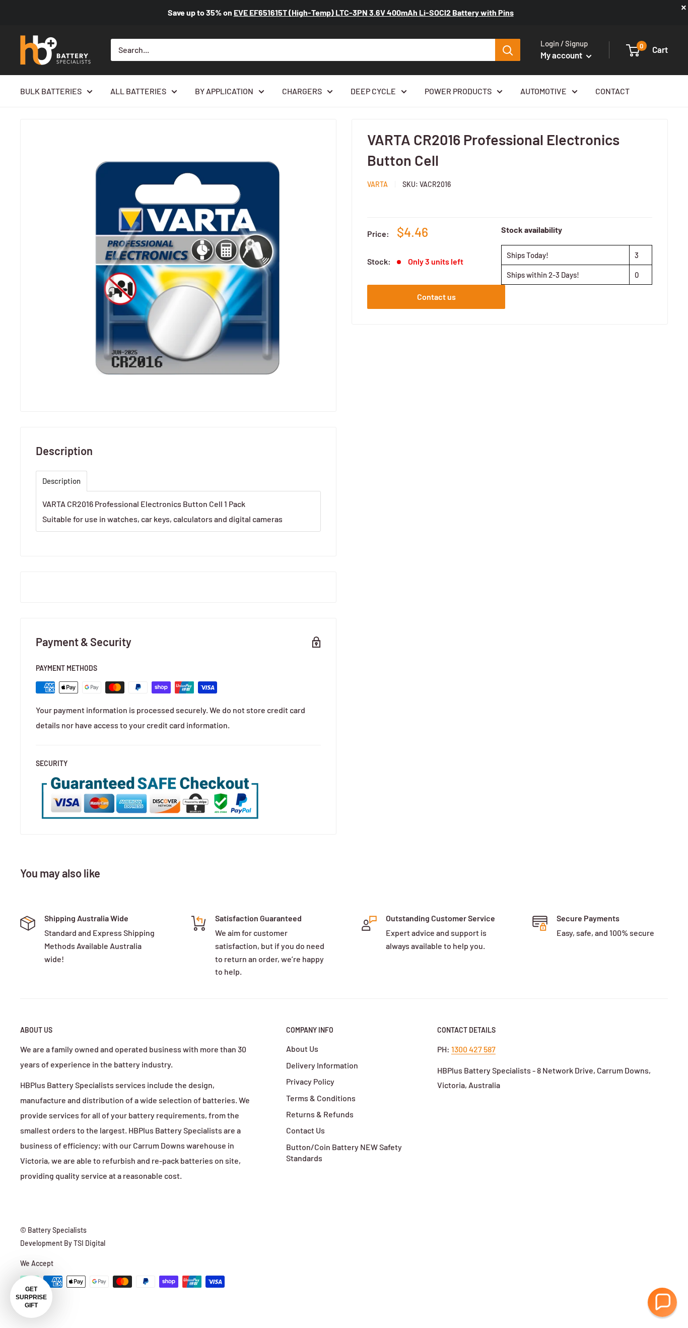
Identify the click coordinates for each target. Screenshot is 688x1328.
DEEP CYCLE (373, 91)
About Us (302, 1048)
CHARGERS (302, 91)
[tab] (61, 481)
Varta (377, 184)
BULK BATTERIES (51, 91)
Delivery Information (322, 1065)
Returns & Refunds (320, 1114)
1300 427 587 (473, 1049)
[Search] (507, 50)
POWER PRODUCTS (458, 91)
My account (562, 55)
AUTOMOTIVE (543, 91)
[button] (662, 1302)
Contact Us (305, 1130)
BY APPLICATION (224, 91)
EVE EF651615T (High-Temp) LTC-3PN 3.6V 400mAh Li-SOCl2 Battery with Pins (374, 12)
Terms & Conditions (321, 1098)
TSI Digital (89, 1243)
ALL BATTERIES (138, 91)
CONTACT (612, 91)
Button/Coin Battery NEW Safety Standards (344, 1152)
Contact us (436, 296)
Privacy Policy (310, 1081)
